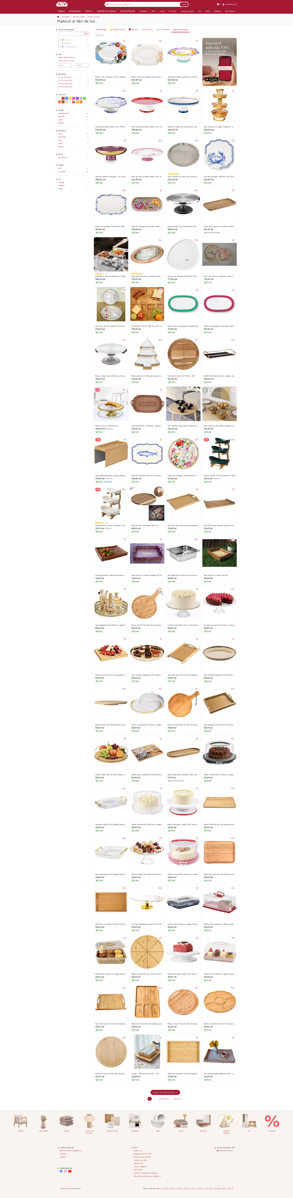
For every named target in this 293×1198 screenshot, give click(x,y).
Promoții (272, 1131)
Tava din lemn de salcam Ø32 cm (144, 525)
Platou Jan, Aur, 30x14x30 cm (107, 426)
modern (61, 185)
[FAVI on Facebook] (61, 1171)
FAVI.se (201, 1188)
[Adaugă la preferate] (197, 41)
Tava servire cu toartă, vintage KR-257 (146, 575)
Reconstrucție (112, 1131)
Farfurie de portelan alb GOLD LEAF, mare (185, 276)
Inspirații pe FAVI (140, 1160)
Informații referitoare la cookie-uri (147, 1176)
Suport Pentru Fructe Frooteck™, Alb (110, 525)
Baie (158, 1131)
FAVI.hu (180, 1188)
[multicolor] (73, 101)
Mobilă (20, 1131)
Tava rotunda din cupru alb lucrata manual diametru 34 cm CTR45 (194, 177)
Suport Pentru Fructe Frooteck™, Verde (219, 476)
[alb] (59, 98)
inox (60, 140)
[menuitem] (61, 11)
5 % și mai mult (64, 77)
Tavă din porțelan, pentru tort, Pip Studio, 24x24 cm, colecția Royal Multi (197, 77)
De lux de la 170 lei (66, 61)
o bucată (61, 171)
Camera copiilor (226, 1132)
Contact (63, 1154)
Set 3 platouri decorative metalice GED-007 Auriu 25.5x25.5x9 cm (230, 426)
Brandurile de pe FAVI (142, 1157)
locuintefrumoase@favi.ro (72, 1150)
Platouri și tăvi (93, 17)
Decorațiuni (43, 1131)
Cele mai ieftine (163, 30)
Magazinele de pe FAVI (142, 1154)
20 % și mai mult (65, 84)
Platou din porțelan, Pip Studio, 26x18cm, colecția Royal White (120, 226)
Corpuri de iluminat (89, 1132)
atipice (61, 123)
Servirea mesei (79, 17)
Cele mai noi (147, 30)
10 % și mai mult (65, 80)
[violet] (77, 98)
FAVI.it (194, 1188)
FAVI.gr (224, 1188)
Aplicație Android (226, 1150)
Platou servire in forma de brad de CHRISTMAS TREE (152, 376)
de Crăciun (62, 157)
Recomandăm (101, 30)
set (59, 168)
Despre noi (138, 1150)
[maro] (63, 101)
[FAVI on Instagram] (65, 1171)
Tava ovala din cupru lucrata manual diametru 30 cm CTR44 (155, 276)
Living (181, 1131)
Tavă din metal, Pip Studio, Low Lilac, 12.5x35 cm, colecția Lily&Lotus (123, 177)
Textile (66, 1131)
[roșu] (63, 98)
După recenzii (119, 30)
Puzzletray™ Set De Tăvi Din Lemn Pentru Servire (151, 326)
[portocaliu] (59, 101)
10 (197, 190)
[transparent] (70, 101)
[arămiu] (80, 101)
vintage (61, 182)
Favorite (135, 30)
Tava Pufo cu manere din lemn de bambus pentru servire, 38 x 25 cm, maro (125, 924)
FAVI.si (230, 1188)
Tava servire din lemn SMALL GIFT (181, 376)
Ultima (176, 1099)
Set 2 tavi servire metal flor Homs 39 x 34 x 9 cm (224, 276)
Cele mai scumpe (180, 30)
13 (161, 988)
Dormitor (203, 1131)
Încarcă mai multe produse (164, 1092)
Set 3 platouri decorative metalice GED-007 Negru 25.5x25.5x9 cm (195, 426)
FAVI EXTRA (138, 1170)
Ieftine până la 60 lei (66, 57)
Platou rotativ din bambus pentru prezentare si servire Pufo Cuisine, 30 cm (125, 725)
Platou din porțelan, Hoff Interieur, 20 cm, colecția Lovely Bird (193, 476)
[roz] (73, 98)
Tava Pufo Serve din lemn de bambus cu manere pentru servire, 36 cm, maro (126, 1024)
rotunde (61, 116)
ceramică (62, 137)
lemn (60, 134)
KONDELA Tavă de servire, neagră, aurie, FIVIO (222, 376)
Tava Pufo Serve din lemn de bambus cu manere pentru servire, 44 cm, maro (199, 675)
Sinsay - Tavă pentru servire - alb (144, 1074)
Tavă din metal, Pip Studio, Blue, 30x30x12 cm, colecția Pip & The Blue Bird (198, 127)
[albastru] (66, 98)
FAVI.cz (159, 1188)
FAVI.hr (187, 1188)
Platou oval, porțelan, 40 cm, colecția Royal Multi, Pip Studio (119, 77)
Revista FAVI (138, 1163)
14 (125, 788)
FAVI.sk (166, 1188)
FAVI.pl (173, 1188)
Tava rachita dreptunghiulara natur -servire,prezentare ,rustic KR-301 (231, 1074)
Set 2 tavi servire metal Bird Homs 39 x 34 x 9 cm (115, 326)
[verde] (84, 98)
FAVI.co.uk (209, 1188)
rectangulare (63, 113)
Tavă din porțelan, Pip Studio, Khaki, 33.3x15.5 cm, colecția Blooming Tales (161, 226)
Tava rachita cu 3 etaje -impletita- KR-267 (221, 127)
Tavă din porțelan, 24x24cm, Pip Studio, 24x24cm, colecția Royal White (232, 177)
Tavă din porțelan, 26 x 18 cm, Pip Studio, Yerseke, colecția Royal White (160, 476)
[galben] (70, 98)
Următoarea (162, 1099)
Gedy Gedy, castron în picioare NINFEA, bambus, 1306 (225, 226)
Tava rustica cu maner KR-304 (216, 575)
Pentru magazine (140, 1166)
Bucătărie (66, 17)
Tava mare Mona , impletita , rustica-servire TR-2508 (152, 426)
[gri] (80, 98)
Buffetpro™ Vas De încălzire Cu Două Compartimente (116, 276)
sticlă (60, 143)
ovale (60, 120)
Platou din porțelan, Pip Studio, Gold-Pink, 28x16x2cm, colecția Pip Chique (234, 326)
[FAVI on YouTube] (69, 1171)
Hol (249, 1131)
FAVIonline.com (66, 1188)
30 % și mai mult (65, 87)
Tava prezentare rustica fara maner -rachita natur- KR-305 (118, 575)
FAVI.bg (217, 1188)
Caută (184, 4)
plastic (61, 147)
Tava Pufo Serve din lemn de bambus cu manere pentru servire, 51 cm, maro (198, 525)
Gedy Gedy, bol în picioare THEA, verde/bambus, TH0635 (190, 775)
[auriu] (77, 101)
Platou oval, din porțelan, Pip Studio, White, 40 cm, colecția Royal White (160, 77)
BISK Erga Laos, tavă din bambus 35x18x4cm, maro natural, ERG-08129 (232, 525)
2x (106, 523)
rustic (60, 189)
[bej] (66, 101)
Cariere (63, 1157)
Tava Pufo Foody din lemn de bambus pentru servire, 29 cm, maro (194, 1074)
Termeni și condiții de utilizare (146, 1173)
